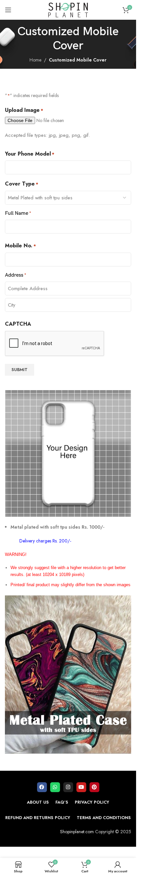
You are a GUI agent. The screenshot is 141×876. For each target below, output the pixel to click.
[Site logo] (68, 9)
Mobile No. (20, 245)
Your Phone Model (29, 154)
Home (35, 60)
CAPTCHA (18, 324)
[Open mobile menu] (8, 9)
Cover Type (21, 184)
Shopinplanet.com (77, 831)
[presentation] (55, 344)
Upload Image (24, 110)
